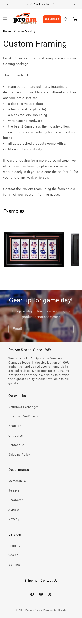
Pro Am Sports (34, 610)
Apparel (13, 509)
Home (7, 31)
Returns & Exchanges (23, 407)
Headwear (15, 500)
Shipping (30, 580)
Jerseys (13, 490)
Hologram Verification (24, 416)
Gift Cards (15, 435)
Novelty (13, 519)
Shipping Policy (19, 454)
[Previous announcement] (7, 4)
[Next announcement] (74, 4)
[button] (5, 19)
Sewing (13, 555)
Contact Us (16, 445)
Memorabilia (17, 481)
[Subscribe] (68, 329)
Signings (14, 564)
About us (14, 426)
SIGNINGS (52, 19)
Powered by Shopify (54, 610)
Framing (14, 545)
